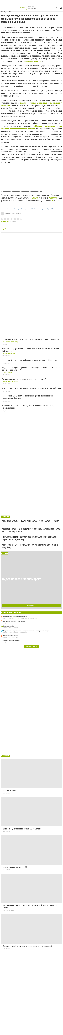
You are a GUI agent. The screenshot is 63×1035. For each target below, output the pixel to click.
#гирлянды (17, 209)
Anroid (57, 200)
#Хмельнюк (54, 209)
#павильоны (10, 209)
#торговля (43, 209)
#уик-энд (23, 209)
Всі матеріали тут (31, 605)
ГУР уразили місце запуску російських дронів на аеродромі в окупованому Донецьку (27, 397)
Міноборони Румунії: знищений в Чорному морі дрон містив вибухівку (31, 388)
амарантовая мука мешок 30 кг (16, 867)
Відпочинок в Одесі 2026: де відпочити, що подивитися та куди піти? (31, 339)
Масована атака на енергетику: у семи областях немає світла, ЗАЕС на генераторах (30, 407)
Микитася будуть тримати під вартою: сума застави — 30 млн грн (29, 360)
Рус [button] (57, 8)
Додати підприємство (31, 646)
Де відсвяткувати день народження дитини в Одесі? (24, 379)
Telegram (34, 198)
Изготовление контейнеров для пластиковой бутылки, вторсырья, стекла (30, 906)
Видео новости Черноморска (21, 579)
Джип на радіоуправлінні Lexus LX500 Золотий (22, 829)
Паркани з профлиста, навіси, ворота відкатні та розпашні (27, 946)
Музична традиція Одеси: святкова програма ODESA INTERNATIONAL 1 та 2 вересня (31, 349)
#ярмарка (3, 209)
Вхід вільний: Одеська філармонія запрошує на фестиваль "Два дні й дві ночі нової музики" (31, 368)
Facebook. (53, 198)
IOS (52, 200)
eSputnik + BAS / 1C (11, 790)
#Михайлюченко (35, 209)
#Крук (48, 209)
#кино (28, 209)
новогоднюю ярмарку (33, 61)
